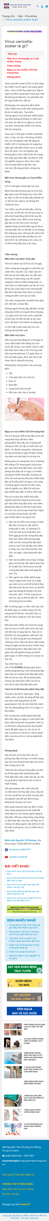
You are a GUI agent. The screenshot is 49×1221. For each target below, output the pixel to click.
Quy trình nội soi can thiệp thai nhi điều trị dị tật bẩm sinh (24, 899)
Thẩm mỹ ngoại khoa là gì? (22, 952)
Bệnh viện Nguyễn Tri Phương (20, 840)
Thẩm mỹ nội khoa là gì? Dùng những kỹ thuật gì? (24, 946)
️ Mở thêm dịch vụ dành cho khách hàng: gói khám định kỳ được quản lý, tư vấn (24, 939)
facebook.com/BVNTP (20, 849)
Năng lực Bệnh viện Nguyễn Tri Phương (24, 957)
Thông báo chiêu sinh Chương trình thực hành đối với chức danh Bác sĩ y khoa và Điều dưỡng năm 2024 (24, 933)
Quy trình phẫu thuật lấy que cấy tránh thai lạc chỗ (23, 892)
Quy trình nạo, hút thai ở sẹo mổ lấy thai (24, 872)
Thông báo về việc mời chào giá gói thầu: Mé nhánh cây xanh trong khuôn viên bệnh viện (24, 926)
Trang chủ (8, 16)
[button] (37, 6)
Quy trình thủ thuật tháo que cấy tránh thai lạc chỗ (23, 885)
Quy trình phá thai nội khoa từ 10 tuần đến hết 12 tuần (25, 879)
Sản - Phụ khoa (27, 16)
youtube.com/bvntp (18, 857)
